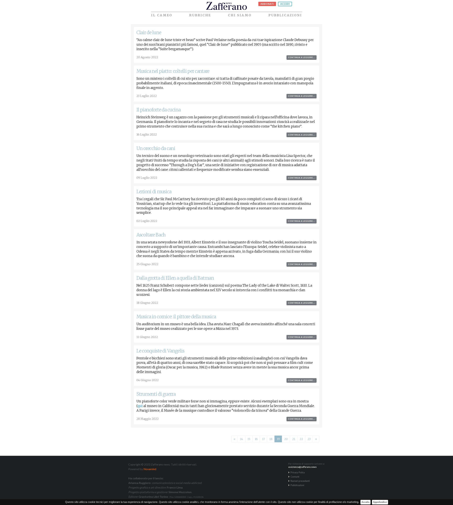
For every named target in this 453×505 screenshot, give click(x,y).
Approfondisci (380, 502)
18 (270, 439)
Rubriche (200, 15)
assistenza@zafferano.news (302, 466)
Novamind (150, 469)
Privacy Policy (297, 472)
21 (293, 439)
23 (309, 439)
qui (140, 406)
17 (263, 439)
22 (301, 439)
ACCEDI (285, 3)
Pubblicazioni (285, 15)
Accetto (365, 502)
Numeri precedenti (300, 480)
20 (286, 439)
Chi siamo (239, 15)
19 (278, 439)
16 (256, 439)
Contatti (294, 476)
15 (248, 439)
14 (241, 439)
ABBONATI (267, 3)
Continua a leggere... (301, 57)
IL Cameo (161, 15)
